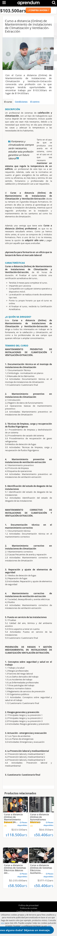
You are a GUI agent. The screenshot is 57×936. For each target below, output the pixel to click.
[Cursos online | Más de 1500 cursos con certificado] (28, 2)
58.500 (17, 885)
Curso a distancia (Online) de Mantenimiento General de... (13, 818)
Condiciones (21, 101)
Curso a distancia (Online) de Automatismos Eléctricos (39, 818)
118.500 (16, 834)
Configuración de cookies (28, 911)
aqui (3, 923)
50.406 (43, 834)
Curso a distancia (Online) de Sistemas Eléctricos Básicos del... (15, 869)
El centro (34, 101)
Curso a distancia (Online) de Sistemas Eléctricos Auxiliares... (41, 869)
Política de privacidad (28, 905)
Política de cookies (28, 908)
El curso (8, 101)
